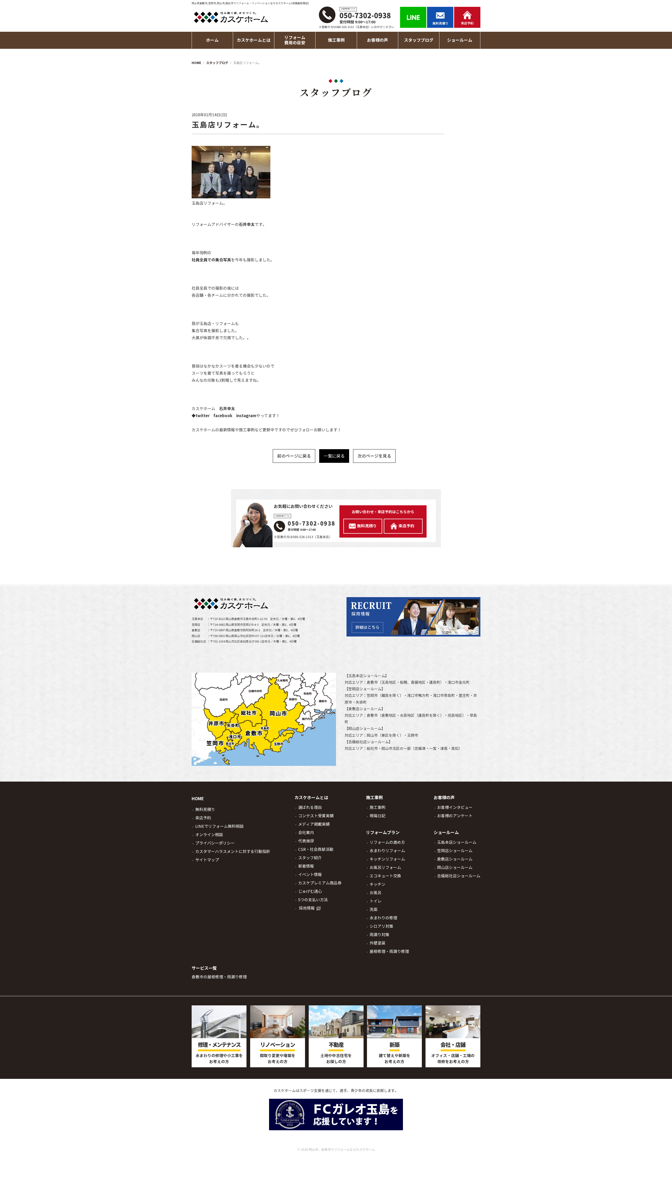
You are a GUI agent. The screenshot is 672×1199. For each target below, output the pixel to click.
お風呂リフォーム (385, 867)
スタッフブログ (418, 40)
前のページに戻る (294, 456)
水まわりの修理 (383, 917)
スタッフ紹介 (310, 857)
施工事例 (377, 807)
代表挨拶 (306, 841)
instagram (246, 415)
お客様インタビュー (454, 807)
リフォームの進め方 (387, 842)
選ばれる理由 (310, 807)
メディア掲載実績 (314, 824)
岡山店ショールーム (364, 728)
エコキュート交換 (385, 875)
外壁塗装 (377, 943)
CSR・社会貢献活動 (315, 849)
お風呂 (375, 892)
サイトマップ (207, 859)
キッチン (377, 884)
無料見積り (205, 809)
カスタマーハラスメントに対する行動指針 (232, 851)
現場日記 (377, 815)
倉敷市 (372, 682)
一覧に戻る (334, 456)
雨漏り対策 (379, 934)
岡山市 (372, 735)
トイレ (375, 901)
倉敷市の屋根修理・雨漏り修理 (219, 976)
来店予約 (203, 817)
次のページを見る (374, 456)
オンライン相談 (209, 834)
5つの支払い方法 (313, 899)
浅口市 (453, 682)
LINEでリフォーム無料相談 (219, 826)
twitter (202, 415)
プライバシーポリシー (215, 843)
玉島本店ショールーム (366, 675)
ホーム (212, 40)
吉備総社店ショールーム (368, 742)
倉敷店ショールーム (364, 709)
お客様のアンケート (454, 815)
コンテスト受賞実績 (316, 815)
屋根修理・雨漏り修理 (389, 951)
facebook (222, 415)
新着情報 (306, 866)
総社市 (372, 748)
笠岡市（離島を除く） (385, 695)
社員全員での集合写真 (211, 259)
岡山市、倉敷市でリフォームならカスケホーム (342, 1150)
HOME (198, 799)
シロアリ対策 (381, 926)
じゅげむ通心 (310, 891)
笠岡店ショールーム (364, 689)
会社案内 (306, 832)
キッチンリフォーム (387, 859)
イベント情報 (310, 874)
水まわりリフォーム (387, 850)
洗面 (373, 909)
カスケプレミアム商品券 (320, 882)
